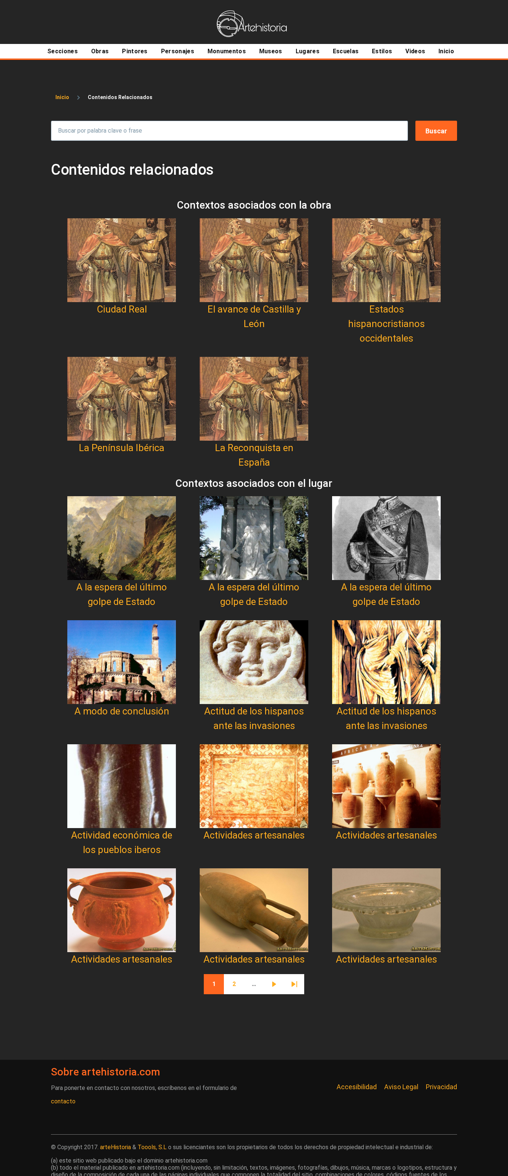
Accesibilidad (357, 1087)
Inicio (62, 97)
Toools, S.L (152, 1147)
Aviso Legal (401, 1087)
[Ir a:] (121, 260)
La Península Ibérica (121, 447)
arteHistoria (115, 1147)
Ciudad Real (122, 309)
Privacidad (441, 1087)
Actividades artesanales (254, 835)
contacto (63, 1101)
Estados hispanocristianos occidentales (386, 324)
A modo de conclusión (121, 711)
